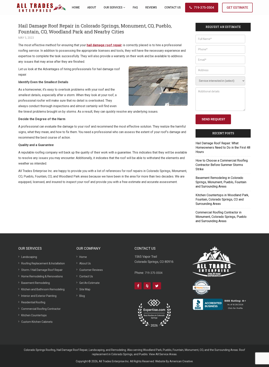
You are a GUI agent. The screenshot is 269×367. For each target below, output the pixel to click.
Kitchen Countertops (34, 315)
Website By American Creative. (174, 361)
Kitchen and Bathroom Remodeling (43, 289)
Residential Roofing (33, 302)
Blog (82, 295)
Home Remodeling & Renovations (42, 276)
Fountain (178, 349)
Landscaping (29, 256)
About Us (85, 263)
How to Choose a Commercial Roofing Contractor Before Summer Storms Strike (222, 165)
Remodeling (118, 349)
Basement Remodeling (35, 282)
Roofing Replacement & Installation (43, 263)
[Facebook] (138, 285)
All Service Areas (166, 354)
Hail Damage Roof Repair (72, 349)
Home (83, 256)
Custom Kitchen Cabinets (37, 321)
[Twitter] (157, 285)
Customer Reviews (91, 269)
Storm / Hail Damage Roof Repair (42, 269)
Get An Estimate (89, 282)
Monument (192, 349)
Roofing (50, 349)
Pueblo (167, 349)
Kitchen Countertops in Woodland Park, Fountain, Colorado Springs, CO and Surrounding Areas (222, 199)
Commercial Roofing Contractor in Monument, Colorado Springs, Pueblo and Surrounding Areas (221, 217)
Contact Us (86, 276)
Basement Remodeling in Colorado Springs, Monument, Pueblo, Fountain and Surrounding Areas (221, 182)
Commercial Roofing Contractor (41, 308)
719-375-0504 (204, 7)
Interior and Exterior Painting (39, 295)
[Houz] (147, 285)
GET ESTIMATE (237, 7)
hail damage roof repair (104, 45)
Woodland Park (152, 349)
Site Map (84, 289)
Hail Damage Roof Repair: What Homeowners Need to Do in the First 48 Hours (223, 147)
